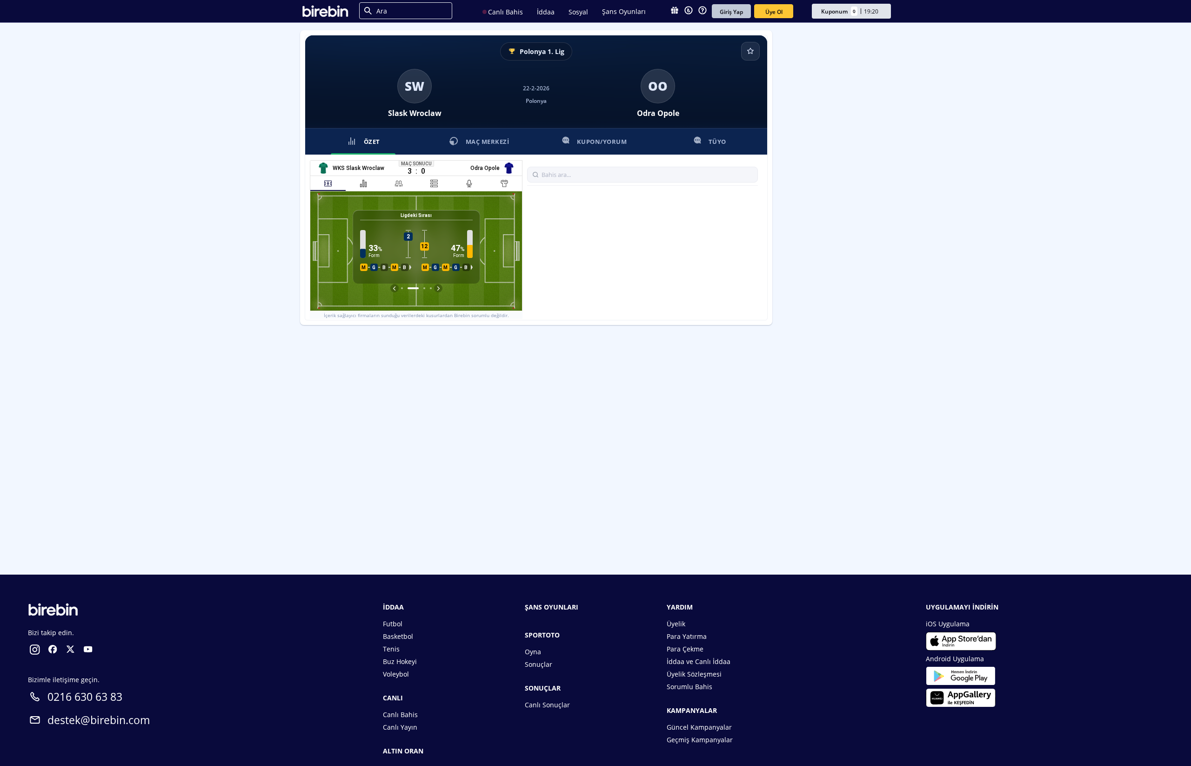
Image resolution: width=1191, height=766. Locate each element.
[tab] (328, 183)
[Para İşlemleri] (688, 11)
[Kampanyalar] (674, 11)
